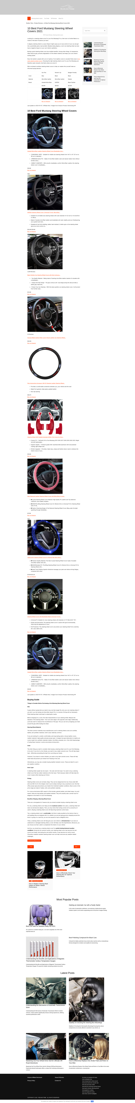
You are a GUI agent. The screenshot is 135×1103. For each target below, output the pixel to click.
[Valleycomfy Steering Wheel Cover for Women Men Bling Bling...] (45, 537)
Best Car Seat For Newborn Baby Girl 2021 (40, 926)
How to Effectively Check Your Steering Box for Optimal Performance (65, 874)
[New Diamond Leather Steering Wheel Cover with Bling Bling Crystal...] (45, 476)
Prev (31, 846)
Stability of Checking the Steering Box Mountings (85, 1022)
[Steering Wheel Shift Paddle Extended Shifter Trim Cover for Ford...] (45, 417)
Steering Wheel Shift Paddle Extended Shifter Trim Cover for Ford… (45, 437)
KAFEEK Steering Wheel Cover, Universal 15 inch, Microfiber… (43, 212)
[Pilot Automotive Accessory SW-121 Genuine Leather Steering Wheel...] (45, 363)
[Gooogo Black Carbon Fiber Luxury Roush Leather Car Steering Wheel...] (45, 314)
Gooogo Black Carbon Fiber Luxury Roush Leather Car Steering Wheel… (46, 337)
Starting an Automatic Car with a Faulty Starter (84, 905)
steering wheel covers (35, 840)
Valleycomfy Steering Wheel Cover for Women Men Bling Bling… (44, 557)
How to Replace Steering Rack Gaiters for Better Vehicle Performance (38, 885)
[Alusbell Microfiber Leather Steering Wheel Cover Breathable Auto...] (45, 131)
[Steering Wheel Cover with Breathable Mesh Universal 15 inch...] (45, 596)
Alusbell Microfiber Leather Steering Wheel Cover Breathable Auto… (45, 151)
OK (92, 1101)
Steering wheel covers (36, 18)
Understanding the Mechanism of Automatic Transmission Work (100, 44)
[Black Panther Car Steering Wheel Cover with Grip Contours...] (45, 251)
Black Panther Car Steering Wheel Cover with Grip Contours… (43, 275)
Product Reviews (49, 35)
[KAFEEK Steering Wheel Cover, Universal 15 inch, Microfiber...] (45, 192)
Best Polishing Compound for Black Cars (83, 937)
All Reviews (54, 18)
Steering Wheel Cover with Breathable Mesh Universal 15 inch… (44, 616)
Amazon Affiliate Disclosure (34, 1077)
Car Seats (46, 18)
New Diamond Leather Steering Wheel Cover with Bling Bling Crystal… (46, 496)
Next (76, 846)
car (30, 881)
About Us (60, 18)
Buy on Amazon (46, 101)
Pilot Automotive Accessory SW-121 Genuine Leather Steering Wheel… (46, 383)
